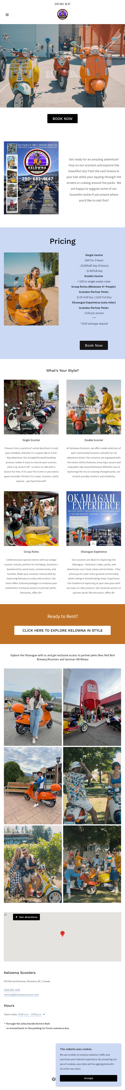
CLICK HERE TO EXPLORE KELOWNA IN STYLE (62, 630)
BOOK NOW (62, 119)
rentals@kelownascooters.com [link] (21, 994)
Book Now (94, 345)
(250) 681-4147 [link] (12, 989)
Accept (88, 1078)
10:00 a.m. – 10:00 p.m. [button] (30, 1014)
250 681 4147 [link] (62, 4)
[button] (12, 14)
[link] (62, 14)
